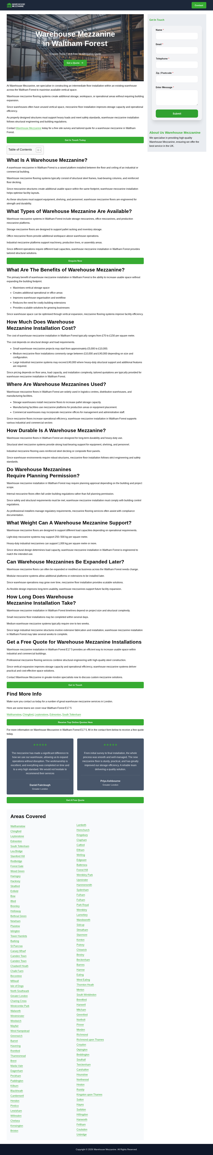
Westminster (17, 1016)
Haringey (15, 876)
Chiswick (82, 949)
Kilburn (14, 1085)
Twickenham (84, 1064)
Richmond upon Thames (90, 1039)
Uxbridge (82, 1134)
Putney (80, 944)
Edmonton (55, 714)
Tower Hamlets (18, 936)
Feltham (81, 1124)
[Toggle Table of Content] (37, 150)
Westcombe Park (19, 1006)
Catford (81, 845)
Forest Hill (82, 870)
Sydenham (83, 890)
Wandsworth (83, 920)
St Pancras (16, 946)
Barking (14, 941)
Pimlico (14, 1105)
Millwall (14, 981)
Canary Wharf (18, 951)
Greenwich (16, 1036)
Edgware (82, 860)
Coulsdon (82, 1129)
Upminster (82, 880)
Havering (15, 1046)
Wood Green (17, 871)
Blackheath (16, 1090)
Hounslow (82, 1074)
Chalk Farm (16, 971)
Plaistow (15, 926)
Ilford (13, 901)
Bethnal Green (18, 916)
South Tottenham (71, 714)
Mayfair (14, 1026)
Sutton (80, 1099)
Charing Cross (18, 1001)
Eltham (80, 850)
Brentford (82, 999)
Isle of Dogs (17, 986)
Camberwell (17, 1095)
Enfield (14, 891)
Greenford (82, 1014)
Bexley (80, 954)
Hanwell (81, 1004)
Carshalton (83, 1069)
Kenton (81, 939)
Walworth (15, 1011)
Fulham (81, 895)
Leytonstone (41, 714)
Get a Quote (73, 63)
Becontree (16, 976)
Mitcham (81, 1009)
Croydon (81, 1044)
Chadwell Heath (19, 966)
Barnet (14, 1041)
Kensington (16, 1125)
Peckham (15, 1076)
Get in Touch (75, 685)
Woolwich (15, 1021)
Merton (80, 989)
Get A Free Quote (75, 800)
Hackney (15, 881)
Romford (15, 1051)
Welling (81, 855)
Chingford (28, 714)
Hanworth (82, 1119)
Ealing (80, 974)
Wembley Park (85, 875)
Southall (81, 1059)
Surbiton (81, 1109)
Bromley (15, 906)
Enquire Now (75, 261)
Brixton (14, 1130)
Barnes (81, 964)
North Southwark (19, 991)
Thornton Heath (85, 984)
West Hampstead (19, 1031)
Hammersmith (84, 885)
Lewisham (16, 1110)
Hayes (80, 1104)
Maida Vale (16, 1066)
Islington (15, 931)
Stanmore (82, 934)
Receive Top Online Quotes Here (75, 722)
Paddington (16, 1080)
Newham (15, 921)
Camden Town (18, 956)
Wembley (82, 910)
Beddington (83, 1054)
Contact (199, 5)
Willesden (16, 1115)
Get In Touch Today (75, 140)
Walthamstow (14, 714)
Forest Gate (16, 866)
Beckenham (83, 959)
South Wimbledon (86, 994)
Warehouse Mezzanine (28, 128)
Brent (13, 1061)
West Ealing (83, 979)
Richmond (82, 1034)
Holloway (15, 911)
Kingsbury (82, 835)
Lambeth (81, 825)
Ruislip (80, 1089)
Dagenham (16, 1071)
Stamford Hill (17, 856)
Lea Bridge (16, 851)
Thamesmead (18, 1056)
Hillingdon (82, 1114)
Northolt (81, 1019)
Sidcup (80, 925)
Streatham (82, 929)
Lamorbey (82, 915)
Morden (81, 1029)
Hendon (14, 1100)
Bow (12, 896)
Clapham (82, 840)
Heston (81, 1084)
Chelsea (15, 1120)
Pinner (80, 1024)
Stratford (15, 886)
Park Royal (83, 905)
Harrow (81, 969)
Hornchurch (83, 830)
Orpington (82, 1049)
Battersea (82, 865)
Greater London (19, 996)
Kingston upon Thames (89, 1094)
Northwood (83, 1079)
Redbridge (16, 861)
